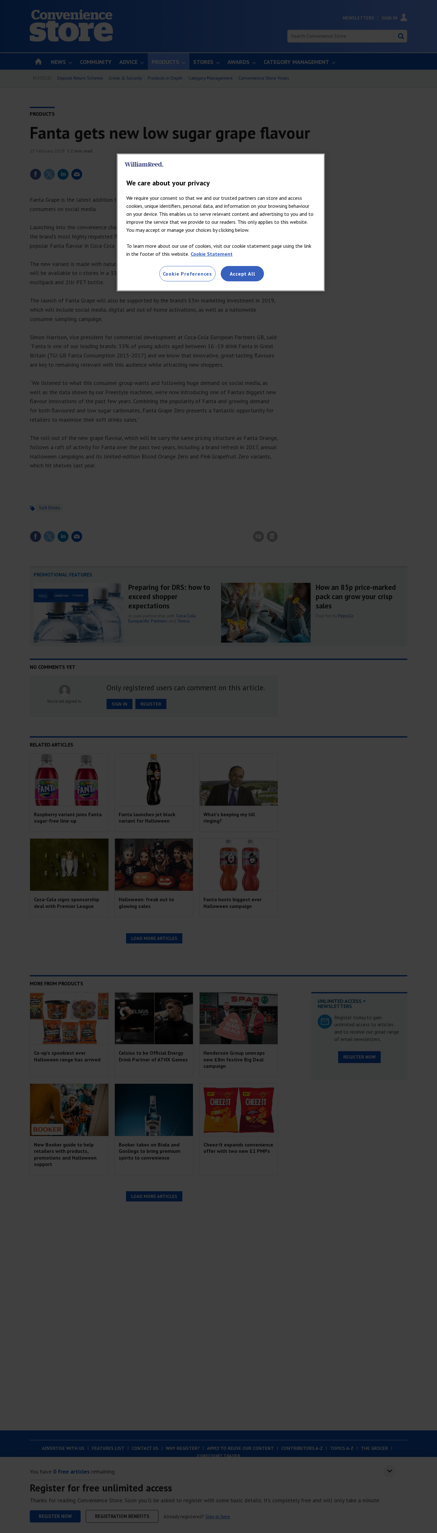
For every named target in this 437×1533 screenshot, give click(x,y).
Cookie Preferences (187, 273)
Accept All (242, 273)
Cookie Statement (212, 254)
